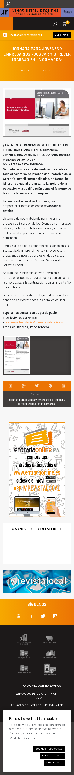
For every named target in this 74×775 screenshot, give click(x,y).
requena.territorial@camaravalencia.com (35, 322)
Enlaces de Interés (26, 705)
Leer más (62, 35)
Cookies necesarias (49, 749)
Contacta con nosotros (41, 686)
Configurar (54, 762)
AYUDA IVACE (53, 705)
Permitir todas (52, 755)
